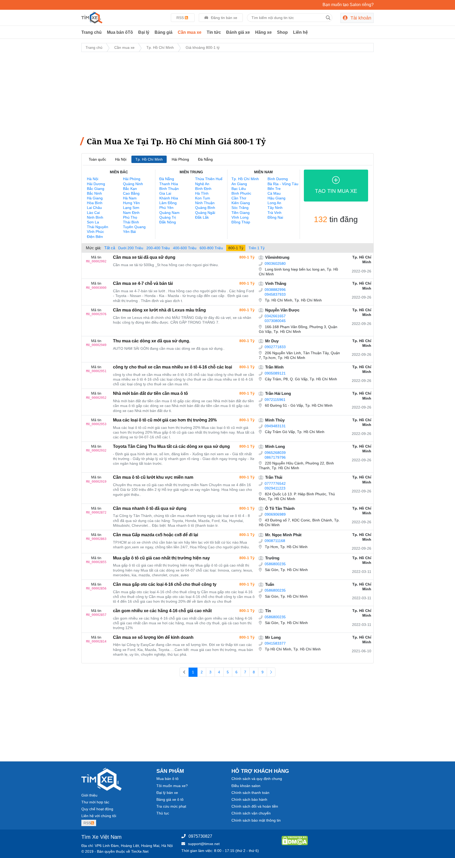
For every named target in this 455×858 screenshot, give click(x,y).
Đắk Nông (167, 222)
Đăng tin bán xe (223, 18)
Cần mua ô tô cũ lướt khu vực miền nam (153, 477)
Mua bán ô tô (167, 778)
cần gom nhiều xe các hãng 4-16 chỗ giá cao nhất (162, 610)
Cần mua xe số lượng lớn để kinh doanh (153, 637)
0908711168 (275, 541)
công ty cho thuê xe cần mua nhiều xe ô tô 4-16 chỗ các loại (172, 367)
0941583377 (275, 643)
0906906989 (275, 514)
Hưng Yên (131, 203)
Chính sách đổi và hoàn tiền (254, 806)
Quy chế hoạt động (97, 809)
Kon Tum (202, 198)
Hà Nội (120, 159)
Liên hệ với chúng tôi (98, 816)
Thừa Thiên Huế (208, 179)
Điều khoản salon (245, 786)
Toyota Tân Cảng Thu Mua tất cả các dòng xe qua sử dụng (171, 446)
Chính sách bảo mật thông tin (256, 820)
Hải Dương (96, 184)
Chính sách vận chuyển (251, 813)
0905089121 (275, 373)
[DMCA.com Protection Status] (294, 840)
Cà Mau (274, 193)
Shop (282, 32)
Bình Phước (241, 193)
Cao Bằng (131, 193)
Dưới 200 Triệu (130, 248)
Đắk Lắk (202, 217)
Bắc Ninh (94, 193)
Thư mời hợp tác (95, 802)
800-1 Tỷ (235, 248)
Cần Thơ (238, 198)
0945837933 (275, 294)
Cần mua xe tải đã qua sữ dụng (144, 257)
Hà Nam (130, 198)
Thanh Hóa (168, 184)
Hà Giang (95, 198)
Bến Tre (274, 188)
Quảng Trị (167, 217)
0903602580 (275, 263)
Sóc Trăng (240, 207)
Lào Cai (93, 212)
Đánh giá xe (238, 32)
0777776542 (275, 483)
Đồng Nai (275, 217)
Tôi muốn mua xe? (172, 786)
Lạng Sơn (131, 207)
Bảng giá (163, 32)
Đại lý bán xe (167, 792)
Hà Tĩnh (202, 193)
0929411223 (275, 488)
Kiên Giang (240, 203)
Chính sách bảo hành (249, 799)
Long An (274, 203)
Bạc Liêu (238, 188)
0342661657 (275, 316)
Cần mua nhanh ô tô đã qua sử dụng (149, 508)
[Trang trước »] (271, 672)
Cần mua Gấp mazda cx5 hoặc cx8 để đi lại (155, 535)
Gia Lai (165, 193)
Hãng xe (263, 32)
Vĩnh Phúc (95, 231)
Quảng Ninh (133, 184)
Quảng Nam (169, 212)
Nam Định (131, 212)
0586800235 (275, 564)
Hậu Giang (276, 198)
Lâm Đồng (168, 203)
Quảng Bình (205, 207)
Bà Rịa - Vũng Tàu (283, 184)
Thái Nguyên (97, 227)
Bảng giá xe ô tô (170, 799)
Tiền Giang (240, 212)
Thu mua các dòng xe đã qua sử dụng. (151, 341)
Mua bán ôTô (120, 32)
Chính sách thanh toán (250, 792)
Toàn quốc (97, 159)
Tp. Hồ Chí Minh (160, 47)
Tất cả (109, 248)
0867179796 (275, 457)
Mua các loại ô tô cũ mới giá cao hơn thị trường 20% (165, 420)
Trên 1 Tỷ (257, 248)
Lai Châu (94, 207)
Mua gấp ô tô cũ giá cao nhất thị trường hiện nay (161, 558)
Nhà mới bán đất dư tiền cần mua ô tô (150, 393)
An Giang (239, 184)
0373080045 (275, 321)
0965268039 (275, 452)
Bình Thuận (169, 188)
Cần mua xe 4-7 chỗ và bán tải (143, 283)
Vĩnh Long (240, 217)
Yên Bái (129, 231)
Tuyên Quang (134, 227)
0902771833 (275, 347)
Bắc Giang (95, 188)
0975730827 (200, 836)
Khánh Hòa (168, 198)
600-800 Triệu (211, 248)
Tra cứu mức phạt (171, 806)
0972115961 (275, 399)
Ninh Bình (95, 217)
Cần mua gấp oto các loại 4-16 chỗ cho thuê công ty (164, 584)
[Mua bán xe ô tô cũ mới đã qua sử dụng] (91, 17)
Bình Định (203, 188)
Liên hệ (300, 32)
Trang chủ (91, 32)
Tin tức (214, 32)
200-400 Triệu (158, 248)
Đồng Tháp (240, 222)
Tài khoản (360, 18)
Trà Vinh (274, 212)
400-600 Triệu (184, 248)
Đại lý (143, 32)
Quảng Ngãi (205, 212)
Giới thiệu (89, 795)
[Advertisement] (227, 93)
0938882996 (275, 289)
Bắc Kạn (130, 188)
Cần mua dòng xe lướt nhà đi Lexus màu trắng (159, 310)
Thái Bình (131, 222)
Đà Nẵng (205, 159)
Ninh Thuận (205, 203)
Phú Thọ (130, 217)
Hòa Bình (94, 203)
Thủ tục (162, 813)
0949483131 (275, 426)
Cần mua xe (189, 32)
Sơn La (93, 222)
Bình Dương (278, 179)
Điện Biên (95, 236)
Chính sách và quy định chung (256, 778)
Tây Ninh (275, 207)
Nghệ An (202, 184)
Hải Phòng (180, 159)
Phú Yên (166, 207)
